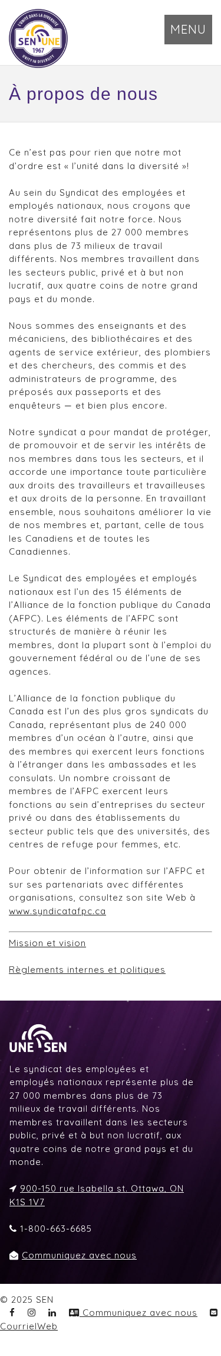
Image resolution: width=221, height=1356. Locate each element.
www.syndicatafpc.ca (57, 911)
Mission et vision (47, 943)
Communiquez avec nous (79, 1255)
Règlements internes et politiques (87, 969)
